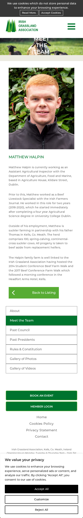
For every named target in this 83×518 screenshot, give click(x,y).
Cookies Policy (41, 424)
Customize (41, 499)
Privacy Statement (41, 430)
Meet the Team (22, 320)
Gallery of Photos (23, 359)
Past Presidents (22, 339)
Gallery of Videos (23, 368)
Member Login (41, 406)
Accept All (42, 489)
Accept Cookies (51, 12)
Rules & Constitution (26, 349)
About (15, 311)
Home (41, 417)
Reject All (41, 509)
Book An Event (41, 395)
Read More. (29, 12)
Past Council (20, 330)
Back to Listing (44, 292)
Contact (41, 436)
